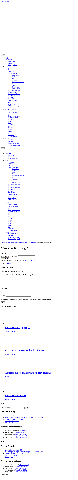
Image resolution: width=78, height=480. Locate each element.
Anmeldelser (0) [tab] (9, 263)
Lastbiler (11, 63)
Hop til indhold (5, 1)
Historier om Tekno (14, 95)
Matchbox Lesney (13, 106)
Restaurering (12, 92)
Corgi (10, 102)
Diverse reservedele (14, 118)
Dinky (10, 129)
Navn (3, 292)
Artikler (7, 66)
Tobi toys (11, 135)
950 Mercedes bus (30, 242)
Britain (10, 128)
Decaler (10, 114)
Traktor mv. (15, 87)
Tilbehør (10, 71)
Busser (14, 78)
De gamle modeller (18, 82)
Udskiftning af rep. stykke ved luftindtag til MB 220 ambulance (24, 417)
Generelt (11, 68)
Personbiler (11, 61)
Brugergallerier (12, 65)
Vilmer (10, 124)
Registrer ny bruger (14, 143)
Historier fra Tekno (14, 94)
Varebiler (15, 80)
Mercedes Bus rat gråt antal (9, 256)
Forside (7, 58)
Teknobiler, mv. (13, 73)
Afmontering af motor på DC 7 (14, 416)
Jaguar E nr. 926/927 (21, 432)
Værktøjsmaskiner (13, 136)
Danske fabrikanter (14, 90)
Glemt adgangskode (14, 145)
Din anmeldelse (6, 288)
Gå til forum (12, 140)
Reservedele (10, 242)
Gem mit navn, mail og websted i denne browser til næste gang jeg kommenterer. (27, 299)
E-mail (3, 295)
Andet (10, 107)
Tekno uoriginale (13, 111)
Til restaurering (12, 100)
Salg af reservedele (10, 109)
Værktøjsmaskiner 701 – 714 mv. (15, 419)
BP (9, 133)
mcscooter (15, 85)
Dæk (9, 123)
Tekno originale (13, 112)
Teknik (10, 70)
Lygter (10, 121)
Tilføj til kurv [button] (14, 331)
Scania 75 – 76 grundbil (12, 421)
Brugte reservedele (14, 116)
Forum (7, 138)
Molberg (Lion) (9, 422)
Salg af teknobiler (10, 99)
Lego (10, 131)
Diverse (10, 97)
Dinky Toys (12, 104)
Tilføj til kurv (5, 258)
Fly (13, 83)
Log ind (10, 141)
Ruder (10, 119)
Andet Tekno (16, 89)
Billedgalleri (8, 59)
